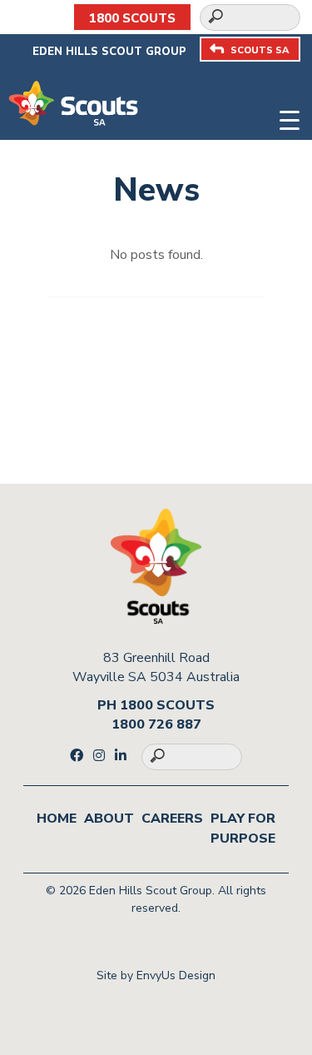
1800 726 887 (156, 724)
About (109, 818)
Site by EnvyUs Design (156, 975)
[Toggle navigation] (289, 117)
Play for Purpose (242, 828)
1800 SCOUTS (132, 18)
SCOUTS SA (259, 50)
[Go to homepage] (73, 102)
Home (57, 818)
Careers (172, 818)
